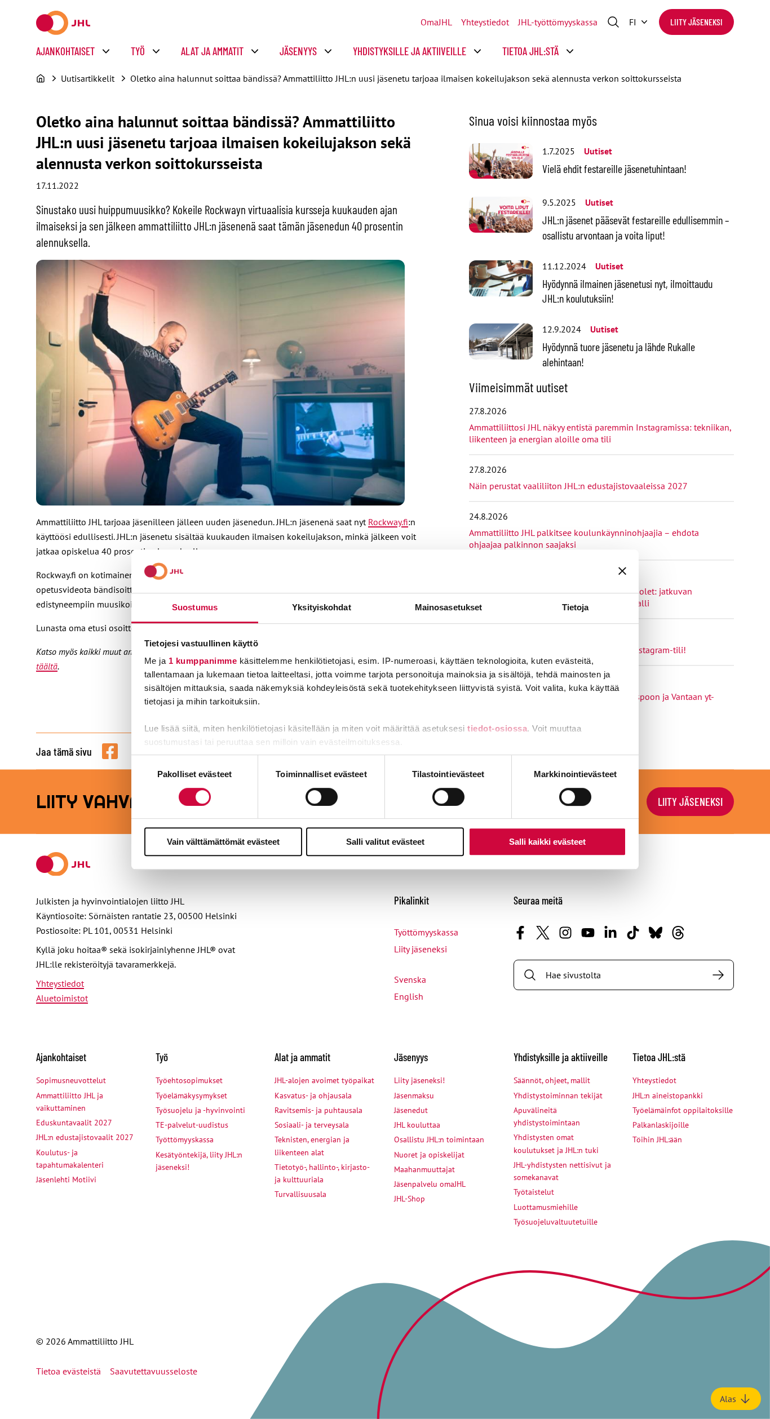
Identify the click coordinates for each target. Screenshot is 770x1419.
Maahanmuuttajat (424, 1169)
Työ (138, 51)
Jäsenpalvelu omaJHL (430, 1184)
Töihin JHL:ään (657, 1139)
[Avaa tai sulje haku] (613, 22)
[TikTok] (633, 932)
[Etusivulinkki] (63, 23)
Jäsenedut (411, 1110)
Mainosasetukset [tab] (449, 607)
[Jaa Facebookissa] (110, 751)
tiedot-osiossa (497, 729)
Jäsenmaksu (414, 1095)
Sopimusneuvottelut (71, 1080)
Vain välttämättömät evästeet (223, 841)
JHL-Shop (409, 1199)
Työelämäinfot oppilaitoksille (682, 1110)
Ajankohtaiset (65, 51)
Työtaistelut (534, 1192)
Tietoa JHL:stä (530, 51)
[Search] (718, 975)
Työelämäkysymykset (191, 1095)
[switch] (322, 797)
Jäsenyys (298, 51)
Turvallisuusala (300, 1194)
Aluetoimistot (62, 998)
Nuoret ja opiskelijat (429, 1155)
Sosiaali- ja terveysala (312, 1125)
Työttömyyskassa (426, 932)
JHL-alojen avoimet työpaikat (324, 1080)
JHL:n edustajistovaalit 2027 (85, 1137)
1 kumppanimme (203, 661)
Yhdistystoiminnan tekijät (558, 1095)
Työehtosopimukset (189, 1080)
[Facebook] (520, 932)
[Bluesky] (655, 932)
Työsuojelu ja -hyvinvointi (200, 1110)
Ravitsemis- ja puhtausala (318, 1110)
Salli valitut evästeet (385, 841)
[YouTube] (588, 932)
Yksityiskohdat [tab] (321, 607)
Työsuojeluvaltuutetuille (556, 1222)
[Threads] (678, 932)
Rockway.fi (388, 521)
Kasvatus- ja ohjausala (313, 1095)
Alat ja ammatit (212, 51)
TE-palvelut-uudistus (192, 1125)
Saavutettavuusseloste (153, 1371)
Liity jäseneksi (696, 21)
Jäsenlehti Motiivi (66, 1179)
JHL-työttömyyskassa (558, 22)
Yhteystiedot (485, 22)
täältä (46, 666)
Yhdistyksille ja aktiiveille (409, 51)
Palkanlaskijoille (660, 1125)
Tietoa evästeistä (68, 1371)
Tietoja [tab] (575, 607)
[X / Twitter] (543, 932)
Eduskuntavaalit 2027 (74, 1123)
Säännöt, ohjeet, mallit (552, 1080)
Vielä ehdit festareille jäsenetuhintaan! (614, 168)
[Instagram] (565, 932)
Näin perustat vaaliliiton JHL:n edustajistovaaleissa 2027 (578, 485)
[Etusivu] (40, 78)
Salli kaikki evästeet (547, 841)
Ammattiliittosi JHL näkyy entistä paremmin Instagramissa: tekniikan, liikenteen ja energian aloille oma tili (600, 433)
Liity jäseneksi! (419, 1080)
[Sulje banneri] (622, 571)
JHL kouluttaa (417, 1125)
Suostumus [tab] (195, 607)
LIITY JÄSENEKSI (690, 801)
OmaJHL (436, 22)
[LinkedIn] (610, 932)
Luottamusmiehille (546, 1207)
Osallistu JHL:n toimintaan (439, 1139)
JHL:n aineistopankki (667, 1095)
